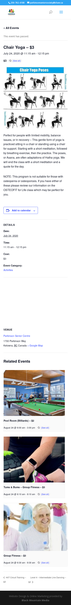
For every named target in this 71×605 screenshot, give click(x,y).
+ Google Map (35, 345)
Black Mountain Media (35, 600)
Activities (8, 270)
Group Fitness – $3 (15, 555)
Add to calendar (21, 210)
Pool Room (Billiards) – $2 (19, 420)
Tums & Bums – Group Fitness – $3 (24, 487)
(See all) (17, 60)
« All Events (11, 28)
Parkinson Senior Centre (16, 335)
